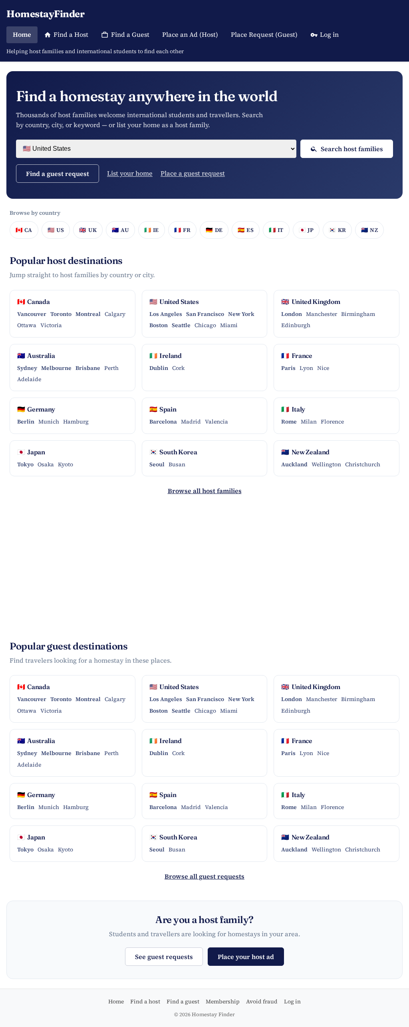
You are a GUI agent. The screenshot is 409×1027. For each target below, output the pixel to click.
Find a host (145, 1001)
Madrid (191, 422)
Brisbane (87, 368)
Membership (223, 1001)
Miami (229, 325)
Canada (33, 302)
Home (22, 34)
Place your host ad (246, 956)
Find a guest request (57, 173)
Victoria (51, 325)
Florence (332, 422)
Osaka (46, 464)
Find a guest (183, 1001)
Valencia (216, 422)
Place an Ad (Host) (190, 34)
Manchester (321, 314)
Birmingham (358, 314)
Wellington (326, 464)
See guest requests (164, 956)
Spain (163, 409)
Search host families (352, 148)
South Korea (173, 452)
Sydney (27, 368)
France (296, 356)
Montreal (88, 314)
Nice (323, 368)
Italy (293, 409)
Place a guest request (193, 173)
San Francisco (205, 314)
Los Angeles (165, 314)
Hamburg (76, 422)
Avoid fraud (262, 1001)
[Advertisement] (204, 571)
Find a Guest (130, 34)
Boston (158, 325)
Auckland (294, 464)
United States (174, 302)
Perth (111, 368)
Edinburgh (295, 325)
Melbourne (56, 368)
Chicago (205, 325)
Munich (48, 422)
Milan (309, 422)
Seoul (157, 464)
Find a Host (71, 34)
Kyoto (65, 464)
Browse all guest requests (204, 876)
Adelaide (29, 379)
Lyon (306, 368)
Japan (31, 452)
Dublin (158, 368)
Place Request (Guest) (264, 34)
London (291, 314)
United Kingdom (310, 302)
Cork (178, 368)
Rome (289, 422)
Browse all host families (205, 490)
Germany (36, 409)
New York (241, 314)
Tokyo (25, 464)
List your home (130, 173)
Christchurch (362, 464)
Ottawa (26, 325)
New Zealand (305, 452)
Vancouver (31, 314)
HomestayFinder (45, 14)
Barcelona (163, 422)
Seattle (181, 325)
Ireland (165, 356)
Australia (36, 356)
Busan (177, 464)
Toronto (60, 314)
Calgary (115, 314)
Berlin (25, 422)
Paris (288, 368)
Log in (329, 34)
